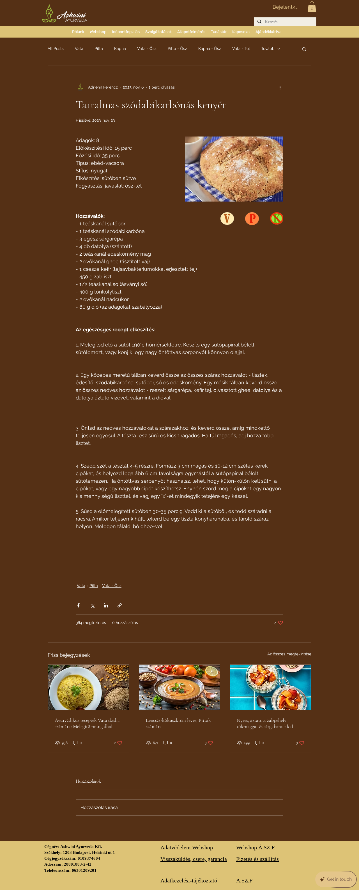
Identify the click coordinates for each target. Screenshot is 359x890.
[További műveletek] (280, 87)
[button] (311, 6)
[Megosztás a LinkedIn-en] (106, 605)
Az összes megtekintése (289, 654)
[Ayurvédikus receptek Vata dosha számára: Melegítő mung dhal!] (88, 687)
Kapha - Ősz (209, 48)
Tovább (268, 48)
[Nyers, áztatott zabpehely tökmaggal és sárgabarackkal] (270, 687)
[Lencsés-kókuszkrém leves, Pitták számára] (179, 687)
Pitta (99, 48)
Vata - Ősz (147, 48)
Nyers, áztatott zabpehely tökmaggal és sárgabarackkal (265, 723)
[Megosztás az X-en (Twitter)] (92, 605)
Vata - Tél (241, 48)
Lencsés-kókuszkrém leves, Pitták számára (178, 723)
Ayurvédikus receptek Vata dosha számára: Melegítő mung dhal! (87, 723)
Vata (79, 48)
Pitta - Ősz (177, 48)
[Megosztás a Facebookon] (78, 605)
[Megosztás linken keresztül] (119, 605)
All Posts (56, 48)
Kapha (120, 48)
